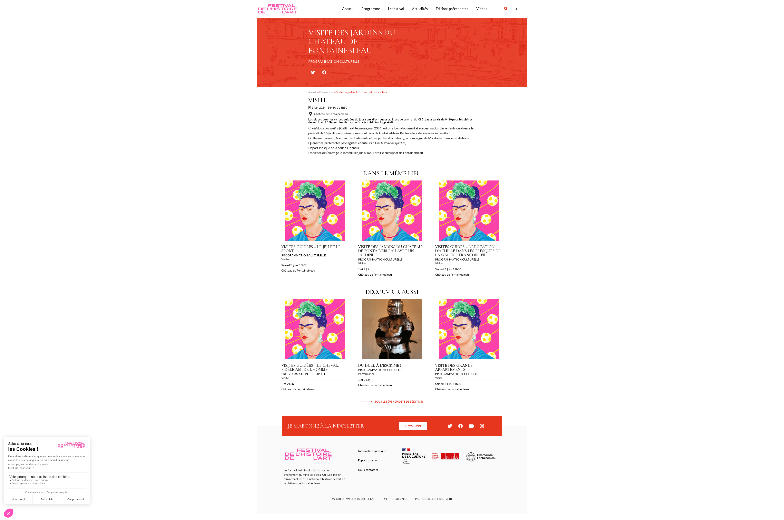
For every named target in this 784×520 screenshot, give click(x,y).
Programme (370, 9)
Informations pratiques (373, 451)
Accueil (347, 9)
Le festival (396, 9)
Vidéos (481, 9)
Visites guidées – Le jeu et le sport (311, 248)
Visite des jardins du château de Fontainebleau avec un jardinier (390, 250)
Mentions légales (395, 498)
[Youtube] (471, 426)
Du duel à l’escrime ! (379, 365)
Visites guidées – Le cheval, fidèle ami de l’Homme (310, 367)
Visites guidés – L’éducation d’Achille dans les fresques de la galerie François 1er (468, 250)
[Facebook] (460, 426)
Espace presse (367, 460)
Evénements (326, 92)
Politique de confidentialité (434, 498)
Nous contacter (368, 469)
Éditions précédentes (452, 9)
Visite (317, 100)
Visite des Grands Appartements (454, 367)
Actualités (420, 9)
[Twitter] (450, 426)
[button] (505, 8)
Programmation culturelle (303, 255)
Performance (366, 373)
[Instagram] (482, 426)
